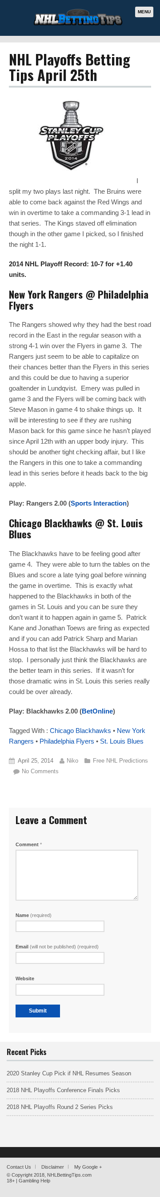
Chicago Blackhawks (80, 730)
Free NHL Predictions (120, 760)
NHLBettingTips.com (69, 1175)
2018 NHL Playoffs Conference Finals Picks (63, 1090)
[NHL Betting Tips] (78, 24)
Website (25, 978)
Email (57, 946)
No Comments (40, 771)
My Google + (88, 1167)
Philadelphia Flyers (67, 741)
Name (34, 915)
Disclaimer (52, 1167)
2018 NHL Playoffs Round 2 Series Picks (60, 1107)
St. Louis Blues (122, 741)
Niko (72, 760)
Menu (144, 11)
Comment (29, 844)
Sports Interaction (99, 503)
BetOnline (97, 711)
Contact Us (19, 1167)
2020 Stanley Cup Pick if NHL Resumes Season (69, 1073)
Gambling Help (34, 1180)
